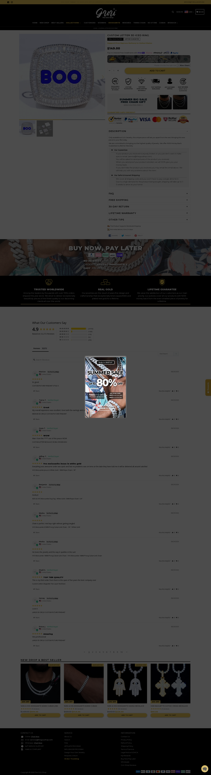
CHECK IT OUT (105, 407)
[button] (204, 768)
